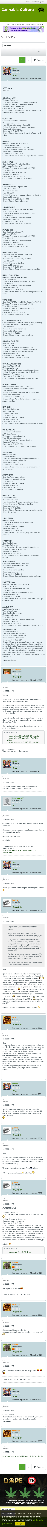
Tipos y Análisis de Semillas (34, 24)
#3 (3, 777)
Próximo (38, 59)
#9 (3, 1144)
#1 (3, 86)
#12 (3, 1320)
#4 (3, 814)
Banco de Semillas (18, 24)
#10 (3, 1198)
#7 (3, 1033)
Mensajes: (33, 79)
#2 (3, 685)
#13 (3, 1360)
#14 (3, 1405)
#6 (3, 916)
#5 (3, 878)
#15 (3, 1446)
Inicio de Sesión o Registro (35, 2)
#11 (3, 1278)
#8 (3, 1099)
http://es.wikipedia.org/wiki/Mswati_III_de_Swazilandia (22, 1456)
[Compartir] (43, 78)
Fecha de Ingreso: (18, 79)
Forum (8, 24)
